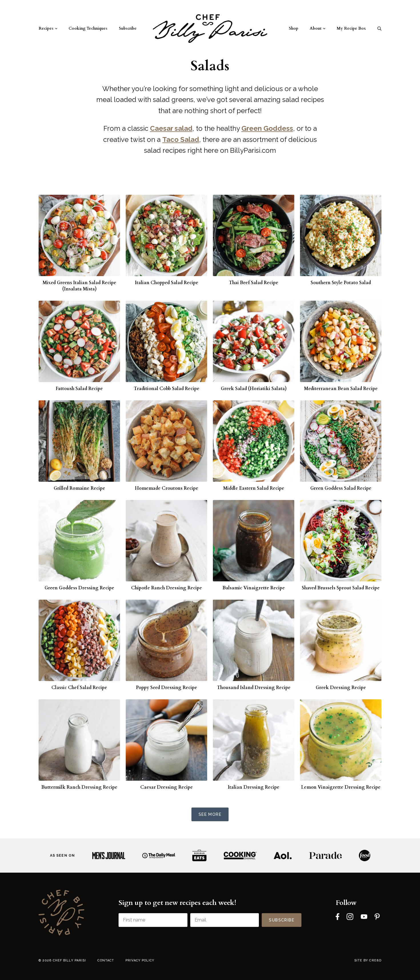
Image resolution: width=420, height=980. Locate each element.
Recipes (46, 28)
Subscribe (128, 28)
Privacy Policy (139, 960)
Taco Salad (180, 139)
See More (210, 814)
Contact (105, 960)
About (315, 28)
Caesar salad (171, 128)
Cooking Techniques (88, 28)
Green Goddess (267, 128)
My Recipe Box (351, 28)
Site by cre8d (367, 960)
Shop (293, 28)
